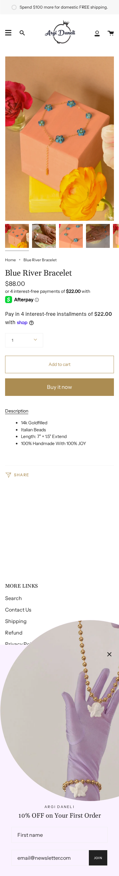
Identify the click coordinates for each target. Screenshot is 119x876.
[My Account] (97, 32)
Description (16, 411)
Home (10, 259)
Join (98, 858)
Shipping (16, 621)
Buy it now (59, 387)
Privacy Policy (21, 644)
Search (13, 598)
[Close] (109, 654)
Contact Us (18, 609)
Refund (14, 632)
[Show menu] (8, 33)
